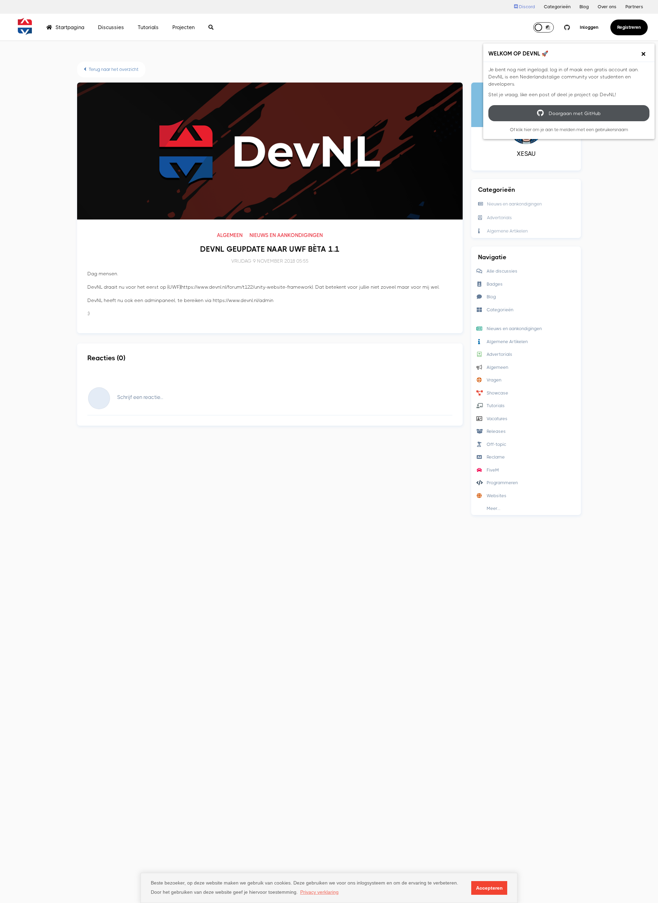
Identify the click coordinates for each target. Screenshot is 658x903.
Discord (526, 6)
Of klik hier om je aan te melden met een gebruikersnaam (569, 129)
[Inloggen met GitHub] (567, 27)
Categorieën (557, 6)
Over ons (607, 6)
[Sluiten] (643, 54)
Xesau (526, 153)
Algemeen (230, 235)
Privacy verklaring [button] (319, 892)
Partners (634, 6)
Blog (584, 6)
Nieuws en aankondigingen (286, 235)
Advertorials (499, 217)
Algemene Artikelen (507, 231)
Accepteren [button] (489, 888)
